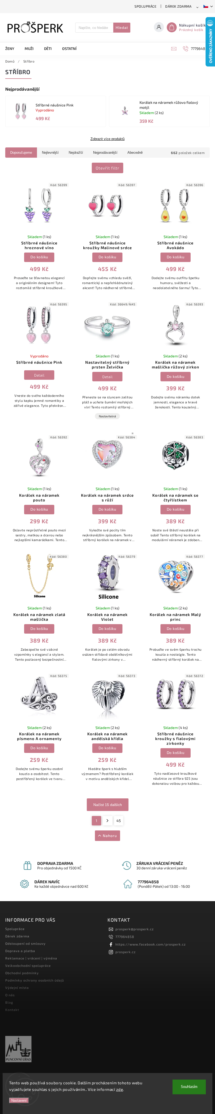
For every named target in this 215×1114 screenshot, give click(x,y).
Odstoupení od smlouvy (25, 943)
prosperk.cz (125, 952)
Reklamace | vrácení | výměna (31, 958)
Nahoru (110, 835)
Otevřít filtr (107, 168)
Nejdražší (76, 153)
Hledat (122, 27)
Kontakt (12, 1010)
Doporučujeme (21, 153)
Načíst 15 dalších (107, 805)
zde (119, 1089)
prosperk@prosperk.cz (134, 929)
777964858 (124, 937)
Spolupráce (145, 6)
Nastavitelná (107, 416)
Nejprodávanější (105, 153)
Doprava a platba (20, 951)
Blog (9, 1002)
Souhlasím (189, 1087)
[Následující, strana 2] (107, 820)
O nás (10, 995)
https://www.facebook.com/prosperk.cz (150, 944)
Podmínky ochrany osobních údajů (34, 980)
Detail (39, 375)
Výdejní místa (17, 987)
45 (118, 820)
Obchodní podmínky (22, 973)
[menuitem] (12, 48)
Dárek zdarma (178, 6)
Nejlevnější (50, 153)
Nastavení (19, 1100)
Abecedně (135, 153)
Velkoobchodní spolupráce (28, 965)
